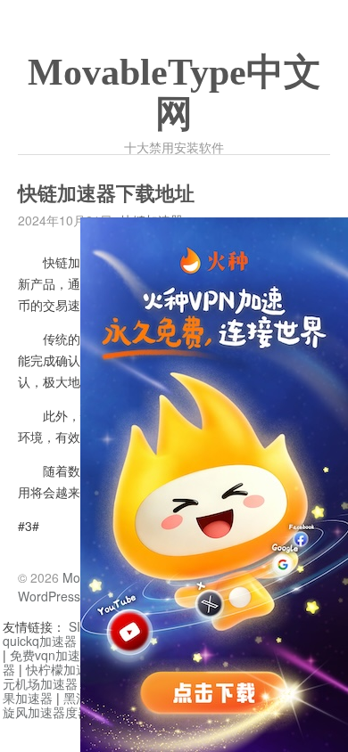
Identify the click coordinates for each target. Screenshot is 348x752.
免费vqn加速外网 (57, 655)
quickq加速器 (40, 641)
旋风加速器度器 (46, 712)
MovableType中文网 (174, 93)
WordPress (49, 596)
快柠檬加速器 (63, 669)
